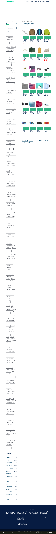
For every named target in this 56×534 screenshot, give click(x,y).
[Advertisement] (28, 12)
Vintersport (8, 497)
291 (45, 140)
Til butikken (25, 37)
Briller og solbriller (9, 462)
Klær (7, 478)
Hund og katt (8, 474)
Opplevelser (8, 484)
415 (25, 142)
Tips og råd (47, 1)
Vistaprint (7, 499)
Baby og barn (8, 457)
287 (35, 140)
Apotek (7, 455)
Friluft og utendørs (9, 465)
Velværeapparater (9, 494)
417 (29, 142)
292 (47, 140)
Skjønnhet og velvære (9, 486)
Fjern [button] (52, 532)
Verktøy (7, 496)
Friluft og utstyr (10, 468)
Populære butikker (41, 1)
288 (37, 140)
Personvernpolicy (43, 517)
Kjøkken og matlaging (9, 476)
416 (27, 142)
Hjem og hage (8, 471)
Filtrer (7, 24)
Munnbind (7, 481)
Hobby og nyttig (8, 473)
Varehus (7, 492)
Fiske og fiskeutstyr (11, 466)
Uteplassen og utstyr (9, 491)
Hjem (22, 21)
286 (32, 140)
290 (42, 140)
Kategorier (27, 1)
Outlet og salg (33, 1)
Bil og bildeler (8, 460)
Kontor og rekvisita (9, 479)
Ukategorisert (8, 489)
